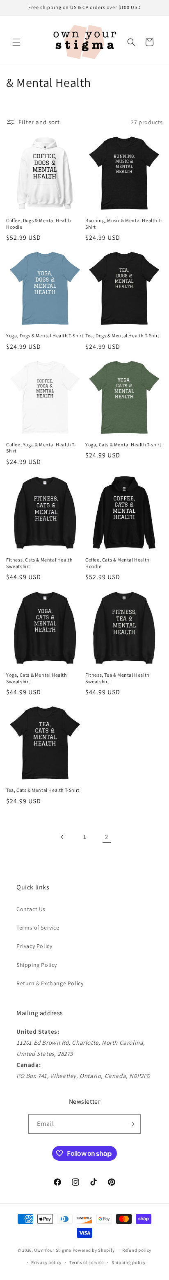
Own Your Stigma (52, 1250)
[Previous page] (62, 837)
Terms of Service (37, 927)
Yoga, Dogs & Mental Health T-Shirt (44, 335)
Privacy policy (46, 1262)
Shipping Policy (36, 965)
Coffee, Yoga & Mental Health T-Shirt (41, 447)
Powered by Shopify (94, 1250)
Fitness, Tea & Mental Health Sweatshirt (117, 678)
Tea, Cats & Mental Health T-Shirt (43, 790)
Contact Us (31, 909)
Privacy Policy (34, 946)
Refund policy (136, 1250)
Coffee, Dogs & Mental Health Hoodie (38, 223)
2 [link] (106, 837)
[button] (16, 42)
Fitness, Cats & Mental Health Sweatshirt (39, 563)
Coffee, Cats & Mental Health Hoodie (117, 563)
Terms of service (86, 1262)
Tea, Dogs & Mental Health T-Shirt (122, 335)
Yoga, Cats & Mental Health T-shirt (123, 444)
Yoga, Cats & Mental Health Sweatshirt (36, 678)
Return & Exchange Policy (49, 983)
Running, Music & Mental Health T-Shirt (123, 223)
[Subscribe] (131, 1124)
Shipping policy (129, 1262)
